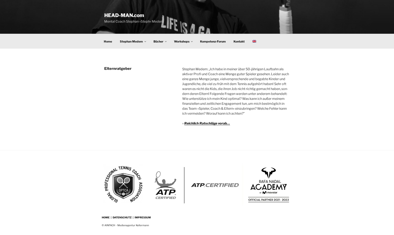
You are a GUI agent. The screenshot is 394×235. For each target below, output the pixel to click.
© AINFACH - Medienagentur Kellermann (125, 225)
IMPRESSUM (143, 217)
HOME (106, 217)
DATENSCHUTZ (122, 217)
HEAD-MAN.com (124, 15)
